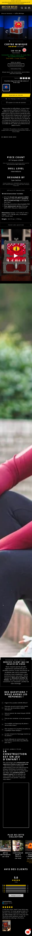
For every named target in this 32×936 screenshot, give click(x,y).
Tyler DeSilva (16, 180)
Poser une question (16, 225)
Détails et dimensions (16, 190)
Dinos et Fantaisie (6, 13)
